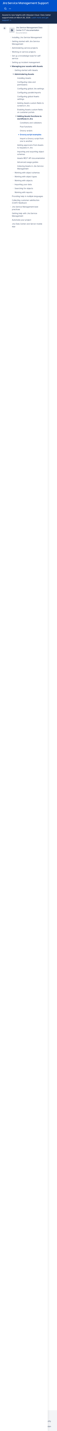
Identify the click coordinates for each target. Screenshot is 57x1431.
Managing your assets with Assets (27, 66)
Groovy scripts (26, 130)
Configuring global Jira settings (30, 88)
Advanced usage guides (27, 162)
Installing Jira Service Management (27, 37)
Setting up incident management (26, 62)
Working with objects (23, 180)
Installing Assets (24, 78)
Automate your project (21, 220)
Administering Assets (24, 74)
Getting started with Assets (26, 70)
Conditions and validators (31, 123)
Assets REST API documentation (31, 158)
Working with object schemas (27, 172)
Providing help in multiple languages (27, 196)
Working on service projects (24, 52)
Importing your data (23, 184)
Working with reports (23, 192)
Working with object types (26, 176)
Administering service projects (25, 48)
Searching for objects (24, 188)
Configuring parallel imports (29, 92)
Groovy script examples (30, 134)
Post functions (26, 127)
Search (5, 9)
